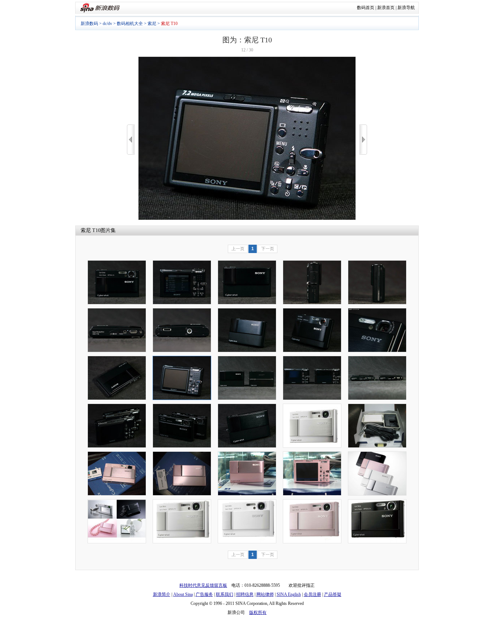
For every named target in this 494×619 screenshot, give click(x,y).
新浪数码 (89, 23)
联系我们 (224, 594)
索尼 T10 (91, 230)
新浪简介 (161, 594)
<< (131, 140)
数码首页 (365, 7)
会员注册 (312, 594)
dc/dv (107, 23)
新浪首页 (386, 7)
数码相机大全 (130, 23)
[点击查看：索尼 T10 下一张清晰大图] (247, 218)
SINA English (289, 594)
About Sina (183, 594)
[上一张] (131, 140)
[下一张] (363, 140)
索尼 (152, 23)
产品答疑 (332, 594)
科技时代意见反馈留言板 (203, 585)
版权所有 (258, 612)
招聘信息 (245, 594)
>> (363, 140)
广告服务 (204, 594)
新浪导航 (406, 7)
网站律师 (265, 594)
